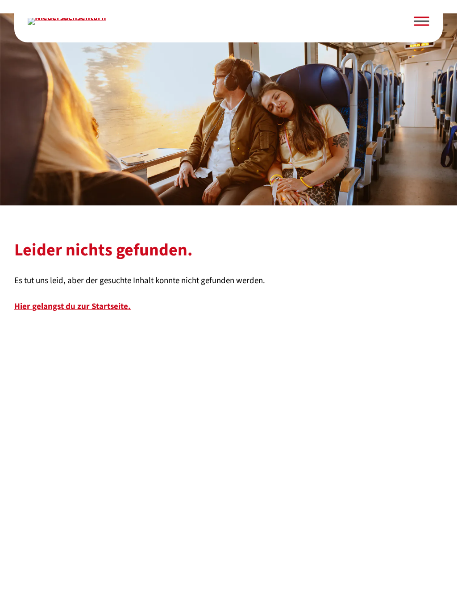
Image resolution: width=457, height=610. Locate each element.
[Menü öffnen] (421, 21)
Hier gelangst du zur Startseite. (72, 307)
